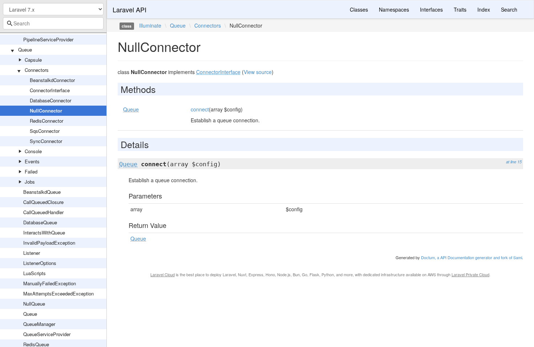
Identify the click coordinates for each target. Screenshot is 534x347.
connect (200, 109)
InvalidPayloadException (49, 242)
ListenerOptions (39, 263)
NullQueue (34, 303)
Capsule (33, 59)
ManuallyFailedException (49, 283)
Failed (31, 171)
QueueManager (39, 324)
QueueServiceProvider (46, 334)
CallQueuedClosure (43, 202)
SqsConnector (45, 130)
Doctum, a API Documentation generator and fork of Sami (471, 257)
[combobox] (53, 23)
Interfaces (431, 9)
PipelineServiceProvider (48, 39)
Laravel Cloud (162, 274)
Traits (460, 9)
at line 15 (514, 161)
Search (509, 9)
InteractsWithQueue (44, 232)
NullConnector (46, 110)
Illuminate (150, 25)
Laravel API (129, 9)
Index (483, 9)
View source (258, 71)
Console (33, 151)
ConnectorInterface (50, 90)
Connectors (37, 69)
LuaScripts (34, 273)
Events (32, 161)
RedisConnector (46, 120)
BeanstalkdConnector (52, 80)
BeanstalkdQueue (42, 191)
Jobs (30, 181)
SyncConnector (46, 141)
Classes (359, 9)
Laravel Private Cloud (470, 274)
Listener (31, 252)
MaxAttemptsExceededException (58, 293)
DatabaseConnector (50, 100)
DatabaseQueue (40, 222)
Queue (25, 49)
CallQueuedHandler (43, 212)
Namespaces (394, 9)
